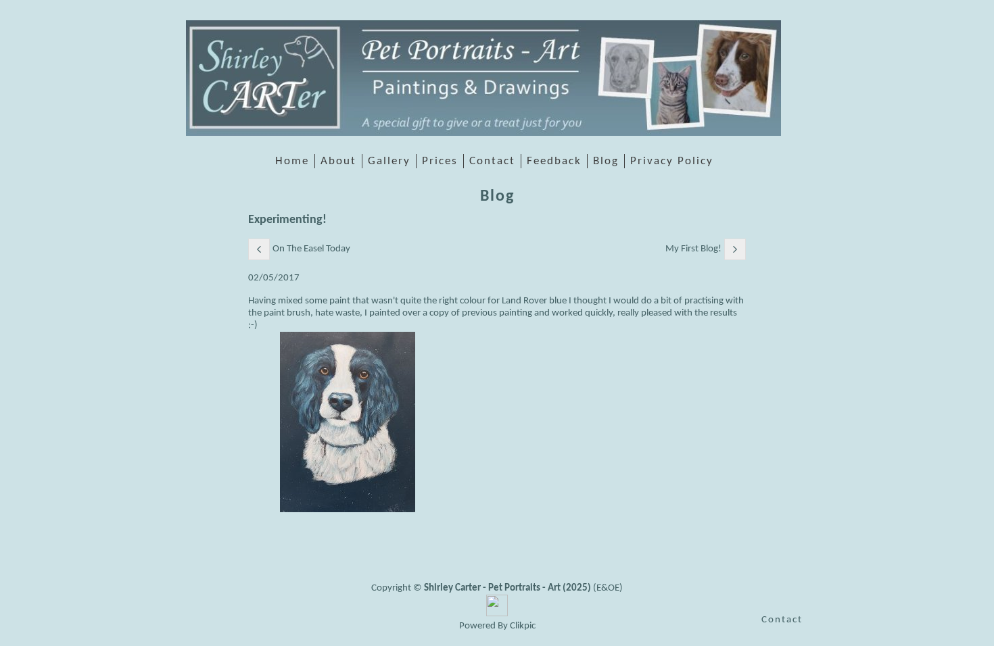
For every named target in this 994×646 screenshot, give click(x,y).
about (338, 161)
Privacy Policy (671, 161)
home (292, 161)
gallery (389, 161)
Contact (492, 161)
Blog (606, 161)
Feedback (554, 161)
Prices (440, 161)
